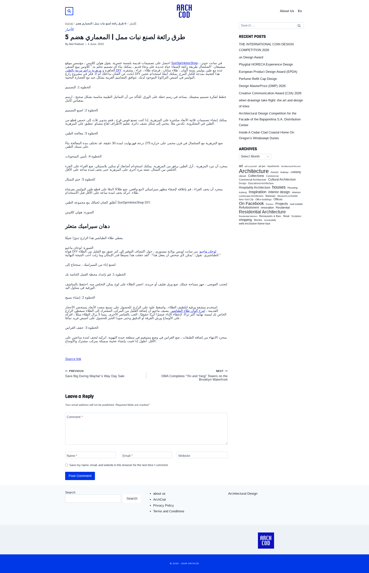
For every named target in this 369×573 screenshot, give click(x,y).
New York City (246, 199)
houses (279, 187)
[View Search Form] (69, 11)
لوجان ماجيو (208, 251)
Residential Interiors (248, 216)
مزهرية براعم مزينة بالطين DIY (93, 70)
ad (241, 166)
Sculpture (296, 216)
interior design (279, 192)
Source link (73, 359)
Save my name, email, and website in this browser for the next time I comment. (118, 465)
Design (242, 183)
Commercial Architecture (252, 179)
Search (70, 492)
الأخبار (132, 23)
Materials (270, 196)
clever (242, 176)
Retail (286, 216)
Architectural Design (242, 493)
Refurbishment (249, 207)
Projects (281, 204)
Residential (283, 207)
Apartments (273, 166)
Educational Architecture (261, 183)
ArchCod (159, 499)
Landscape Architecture (251, 196)
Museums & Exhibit (288, 196)
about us (159, 493)
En (300, 11)
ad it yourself (251, 166)
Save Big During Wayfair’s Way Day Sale (94, 373)
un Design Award (251, 57)
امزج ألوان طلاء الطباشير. (187, 311)
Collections (256, 176)
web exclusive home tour (254, 223)
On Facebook (251, 203)
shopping (245, 220)
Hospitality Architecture (254, 187)
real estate (296, 204)
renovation (267, 207)
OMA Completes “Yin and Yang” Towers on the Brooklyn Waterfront (194, 375)
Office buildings (263, 199)
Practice (269, 204)
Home (69, 23)
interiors (296, 192)
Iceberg (243, 192)
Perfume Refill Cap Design (258, 79)
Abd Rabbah (76, 44)
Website (184, 456)
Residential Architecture (262, 211)
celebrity (296, 172)
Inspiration (257, 192)
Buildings (284, 172)
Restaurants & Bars (270, 216)
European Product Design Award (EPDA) (268, 72)
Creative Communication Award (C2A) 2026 (270, 93)
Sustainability (270, 220)
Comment (75, 417)
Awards (274, 172)
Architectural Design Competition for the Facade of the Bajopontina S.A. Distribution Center (270, 119)
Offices (278, 199)
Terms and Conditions (168, 511)
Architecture (254, 171)
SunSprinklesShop (184, 63)
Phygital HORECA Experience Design (266, 64)
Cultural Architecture (282, 179)
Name (72, 456)
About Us (287, 11)
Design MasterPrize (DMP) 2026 (262, 86)
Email (127, 456)
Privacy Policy (163, 505)
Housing (293, 187)
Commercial (272, 176)
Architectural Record (290, 166)
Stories (258, 220)
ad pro (261, 166)
